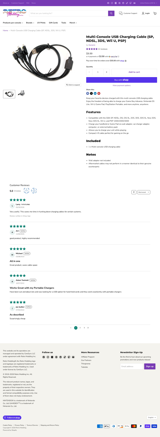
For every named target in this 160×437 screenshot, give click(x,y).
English (151, 417)
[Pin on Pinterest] (98, 93)
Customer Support (17, 3)
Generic (92, 45)
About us (6, 3)
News (34, 3)
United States (147, 3)
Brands (29, 22)
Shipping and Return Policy (50, 425)
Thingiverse (85, 363)
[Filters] (133, 192)
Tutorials (84, 367)
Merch (72, 22)
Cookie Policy (7, 425)
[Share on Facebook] (87, 93)
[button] (9, 94)
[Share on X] (91, 93)
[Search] (111, 13)
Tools (63, 22)
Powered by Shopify (10, 430)
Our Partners (86, 360)
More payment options (121, 85)
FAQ (27, 3)
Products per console (12, 22)
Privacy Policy (19, 425)
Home (5, 30)
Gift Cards (53, 22)
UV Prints (41, 22)
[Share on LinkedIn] (95, 93)
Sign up (150, 366)
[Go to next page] (89, 328)
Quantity (89, 67)
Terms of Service (32, 425)
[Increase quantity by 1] (107, 72)
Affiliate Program (88, 357)
